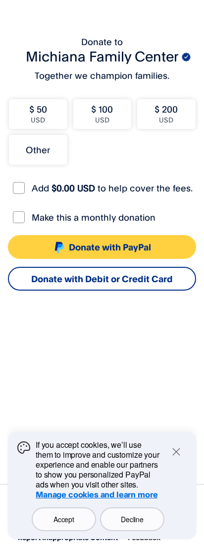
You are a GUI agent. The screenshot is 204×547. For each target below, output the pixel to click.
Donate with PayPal (110, 247)
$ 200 (166, 114)
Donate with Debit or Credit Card (102, 278)
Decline (132, 519)
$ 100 (102, 114)
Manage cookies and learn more (96, 494)
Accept (63, 519)
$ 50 (38, 114)
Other (38, 149)
